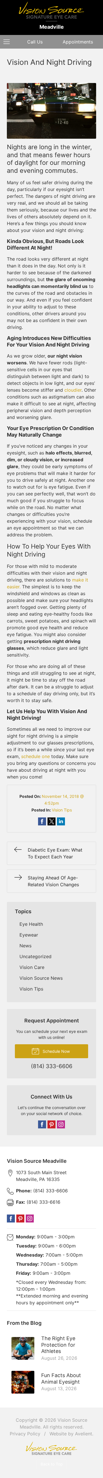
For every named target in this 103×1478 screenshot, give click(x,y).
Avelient (83, 1434)
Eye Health (31, 924)
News (25, 945)
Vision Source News (41, 978)
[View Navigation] (8, 42)
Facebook (42, 1124)
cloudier (73, 390)
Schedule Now (55, 1051)
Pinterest (51, 1124)
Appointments (78, 42)
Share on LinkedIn (61, 821)
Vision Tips (62, 809)
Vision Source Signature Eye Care (51, 1448)
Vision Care (31, 967)
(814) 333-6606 (42, 1190)
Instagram (61, 1124)
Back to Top (52, 1464)
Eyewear (28, 935)
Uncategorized (35, 956)
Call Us (35, 42)
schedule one (35, 756)
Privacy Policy (25, 1434)
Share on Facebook (42, 821)
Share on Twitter (51, 821)
